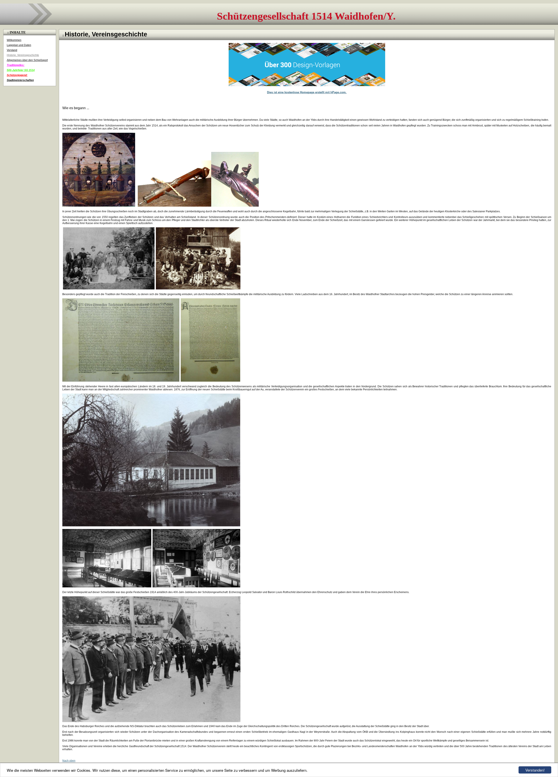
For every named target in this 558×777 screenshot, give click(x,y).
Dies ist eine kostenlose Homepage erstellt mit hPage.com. (307, 92)
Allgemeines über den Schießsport (27, 60)
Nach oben (68, 760)
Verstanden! (535, 770)
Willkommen (14, 40)
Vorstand (12, 50)
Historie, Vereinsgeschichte (23, 55)
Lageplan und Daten (19, 45)
